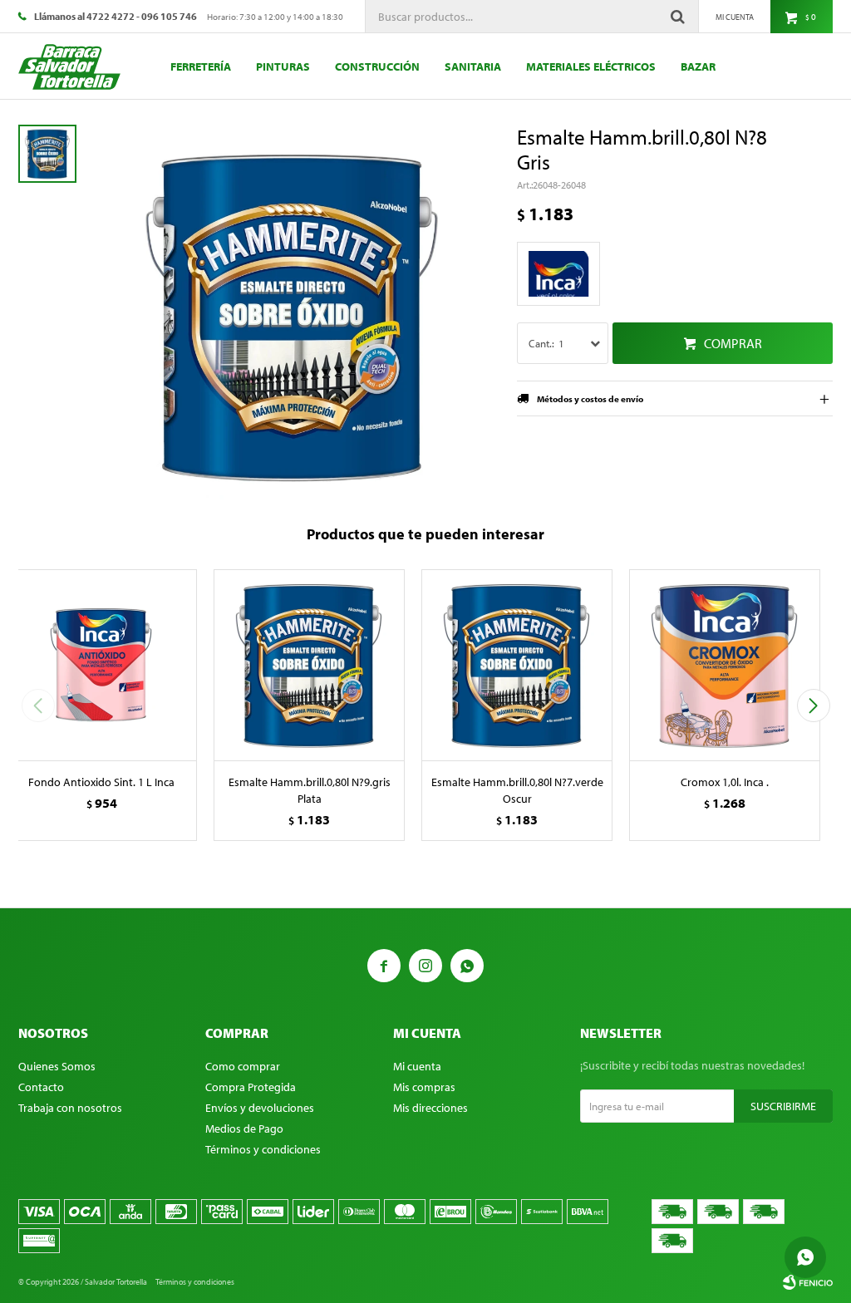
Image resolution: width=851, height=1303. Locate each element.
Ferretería (200, 66)
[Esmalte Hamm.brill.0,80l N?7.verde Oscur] (516, 664)
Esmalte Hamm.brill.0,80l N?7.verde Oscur (517, 790)
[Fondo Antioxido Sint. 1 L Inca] (101, 664)
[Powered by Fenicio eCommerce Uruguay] (808, 1282)
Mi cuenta (417, 1066)
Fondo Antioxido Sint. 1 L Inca (101, 781)
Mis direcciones (430, 1107)
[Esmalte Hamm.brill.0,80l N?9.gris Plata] (309, 664)
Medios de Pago (244, 1128)
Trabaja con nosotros (70, 1107)
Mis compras (424, 1086)
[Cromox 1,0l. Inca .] (724, 664)
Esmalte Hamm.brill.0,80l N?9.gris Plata (310, 790)
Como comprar (242, 1066)
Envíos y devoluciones (259, 1107)
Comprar (733, 343)
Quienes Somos (57, 1066)
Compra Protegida (250, 1086)
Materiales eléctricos (591, 66)
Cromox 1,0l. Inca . (725, 781)
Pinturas (283, 66)
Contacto (41, 1086)
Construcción (377, 66)
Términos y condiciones (263, 1149)
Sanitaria (473, 66)
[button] (813, 705)
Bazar (698, 66)
